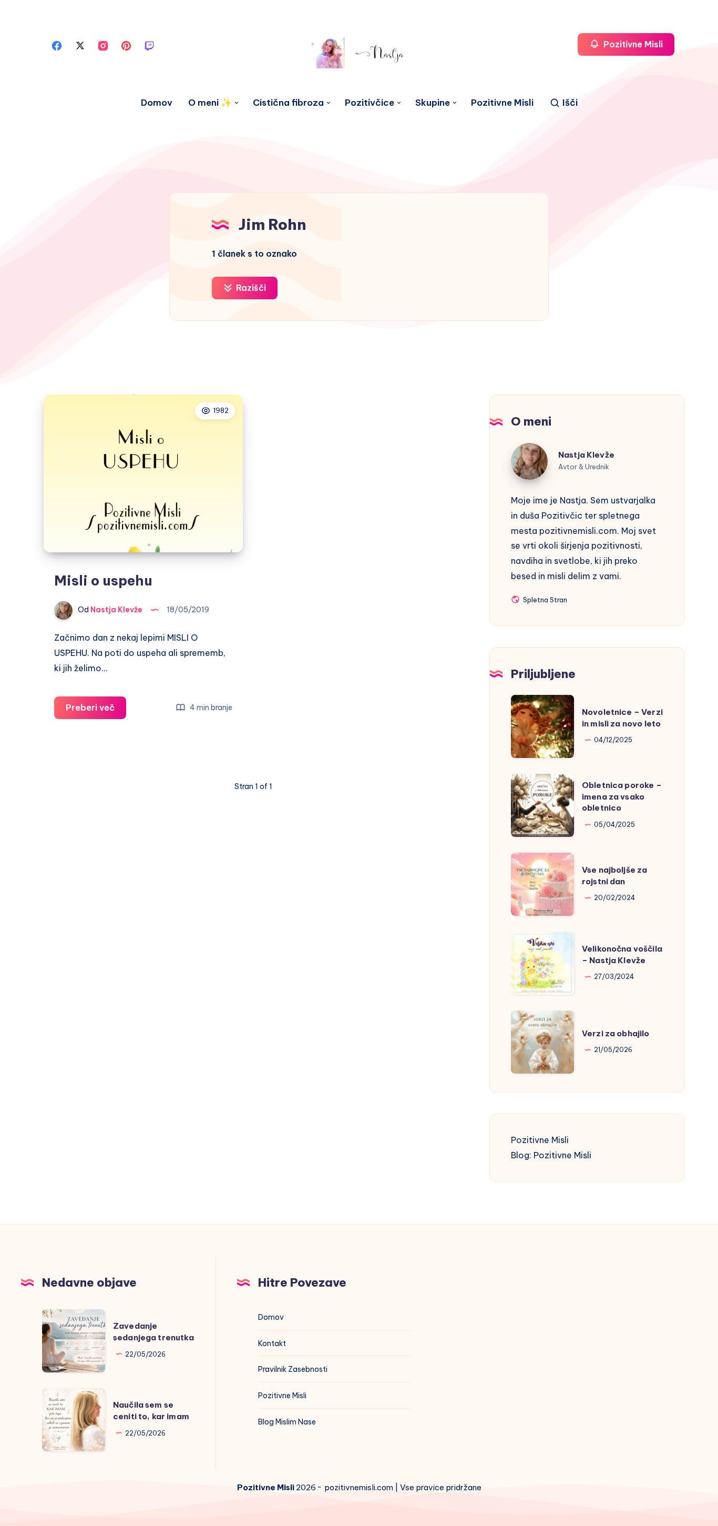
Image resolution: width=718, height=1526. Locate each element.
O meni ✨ (210, 102)
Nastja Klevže (586, 455)
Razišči (250, 287)
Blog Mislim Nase (287, 1422)
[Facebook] (57, 45)
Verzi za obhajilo (616, 1033)
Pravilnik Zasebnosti (292, 1369)
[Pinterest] (126, 45)
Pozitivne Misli (502, 102)
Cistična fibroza (288, 102)
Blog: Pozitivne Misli (551, 1155)
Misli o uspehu (103, 580)
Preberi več (96, 710)
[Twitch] (149, 45)
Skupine (432, 102)
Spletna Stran (544, 600)
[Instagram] (103, 45)
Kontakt (272, 1343)
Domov (156, 102)
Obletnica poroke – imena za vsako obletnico (622, 796)
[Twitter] (80, 45)
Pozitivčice (369, 102)
